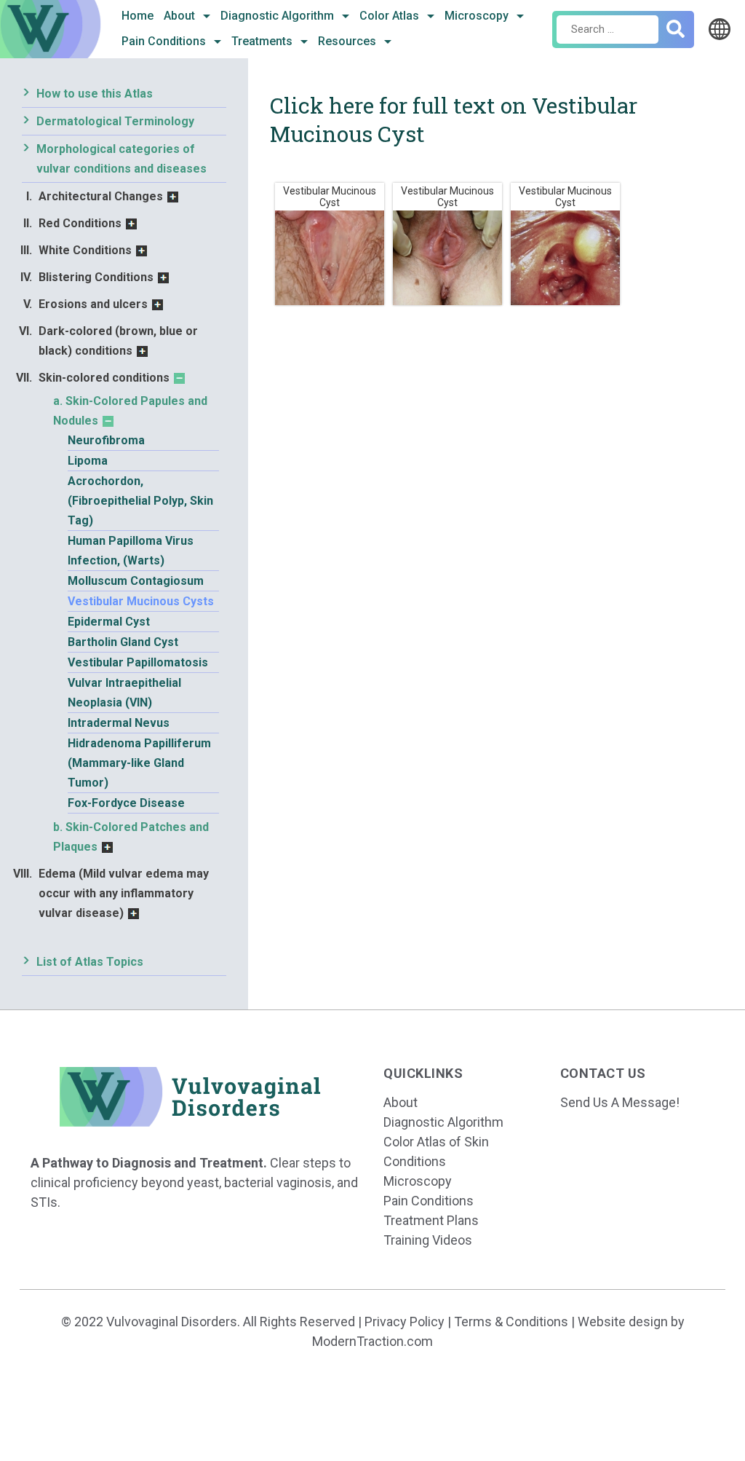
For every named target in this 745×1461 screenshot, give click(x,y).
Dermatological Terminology (115, 121)
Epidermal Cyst (109, 622)
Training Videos (427, 1240)
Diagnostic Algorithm (278, 16)
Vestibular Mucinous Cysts (141, 601)
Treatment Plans (431, 1220)
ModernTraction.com (372, 1341)
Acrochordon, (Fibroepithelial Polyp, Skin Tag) (140, 500)
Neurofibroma (106, 440)
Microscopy (478, 16)
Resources (348, 41)
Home (137, 16)
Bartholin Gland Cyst (123, 642)
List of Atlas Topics (89, 962)
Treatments (263, 41)
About (181, 16)
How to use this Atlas (94, 94)
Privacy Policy (404, 1321)
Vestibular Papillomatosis (138, 662)
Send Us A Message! (620, 1102)
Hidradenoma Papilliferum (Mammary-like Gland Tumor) (139, 762)
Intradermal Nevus (119, 723)
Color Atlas (390, 16)
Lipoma (88, 461)
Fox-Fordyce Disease (126, 803)
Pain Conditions (165, 41)
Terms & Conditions (511, 1321)
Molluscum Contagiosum (136, 581)
